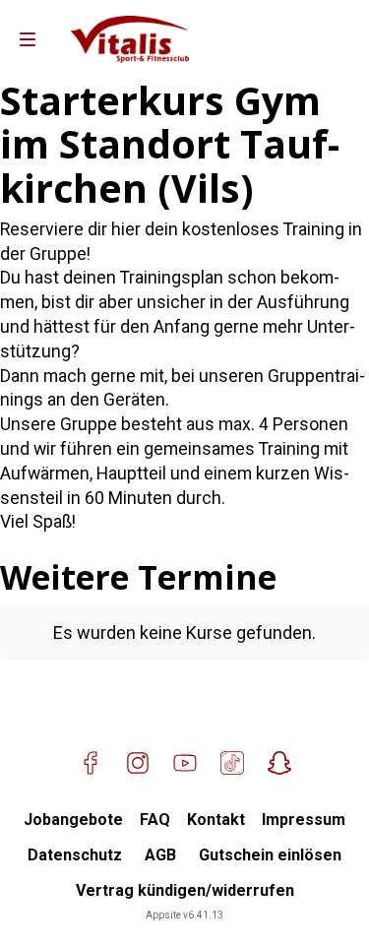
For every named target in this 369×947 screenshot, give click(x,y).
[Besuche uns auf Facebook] (90, 763)
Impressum (303, 819)
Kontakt (216, 819)
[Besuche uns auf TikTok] (232, 763)
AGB (160, 855)
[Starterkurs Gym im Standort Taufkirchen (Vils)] (130, 39)
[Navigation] (27, 39)
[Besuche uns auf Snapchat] (279, 763)
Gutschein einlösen (270, 855)
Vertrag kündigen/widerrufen (185, 890)
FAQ (155, 819)
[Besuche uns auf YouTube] (185, 763)
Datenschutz (75, 855)
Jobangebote (73, 819)
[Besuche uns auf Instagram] (138, 763)
